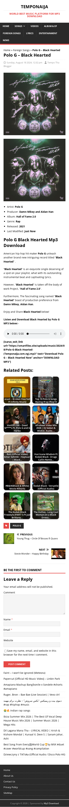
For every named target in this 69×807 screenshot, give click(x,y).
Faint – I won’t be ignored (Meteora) (24, 672)
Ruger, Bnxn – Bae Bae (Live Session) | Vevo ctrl (32, 694)
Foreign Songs (12, 33)
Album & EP (50, 26)
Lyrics (29, 33)
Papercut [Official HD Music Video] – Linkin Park (32, 678)
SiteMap (8, 792)
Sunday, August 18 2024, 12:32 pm (24, 62)
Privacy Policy (11, 787)
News (6, 40)
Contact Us (9, 781)
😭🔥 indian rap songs (17, 710)
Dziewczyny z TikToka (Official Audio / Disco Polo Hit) (34, 754)
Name (7, 619)
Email (7, 629)
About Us (8, 775)
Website (8, 640)
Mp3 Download (51, 803)
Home (6, 26)
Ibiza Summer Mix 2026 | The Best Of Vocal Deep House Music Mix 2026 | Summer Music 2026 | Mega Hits (33, 720)
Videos (35, 26)
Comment (9, 592)
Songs (18, 26)
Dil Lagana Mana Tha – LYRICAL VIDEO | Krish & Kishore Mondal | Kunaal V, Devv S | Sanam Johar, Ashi (33, 734)
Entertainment (48, 33)
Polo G (17, 525)
